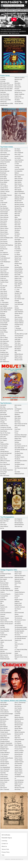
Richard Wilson (19, 273)
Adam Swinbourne (5, 150)
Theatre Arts (18, 640)
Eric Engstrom (4, 252)
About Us (4, 846)
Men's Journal (4, 655)
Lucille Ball (17, 713)
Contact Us (5, 843)
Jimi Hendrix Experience (6, 470)
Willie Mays (18, 785)
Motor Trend (18, 573)
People (16, 588)
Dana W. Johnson (5, 210)
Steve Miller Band (19, 447)
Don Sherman (4, 739)
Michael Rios (18, 208)
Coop (1, 200)
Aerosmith (3, 405)
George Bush (3, 760)
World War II (18, 789)
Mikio (16, 217)
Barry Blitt (3, 717)
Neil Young (17, 422)
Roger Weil (17, 285)
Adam (2, 572)
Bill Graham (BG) (4, 83)
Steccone (17, 315)
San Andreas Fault (19, 298)
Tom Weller (18, 341)
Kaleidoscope (3, 105)
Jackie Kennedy (4, 778)
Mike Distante (18, 210)
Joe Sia (2, 334)
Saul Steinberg (18, 763)
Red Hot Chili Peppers (20, 436)
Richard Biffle (18, 267)
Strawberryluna (19, 324)
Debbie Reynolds (4, 737)
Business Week (4, 583)
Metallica (17, 414)
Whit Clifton (18, 350)
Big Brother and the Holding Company (10, 409)
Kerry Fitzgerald (19, 152)
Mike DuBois (18, 212)
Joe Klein (2, 784)
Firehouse (3, 256)
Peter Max (17, 247)
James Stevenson (4, 780)
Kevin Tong (17, 154)
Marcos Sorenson (19, 175)
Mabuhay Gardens (19, 77)
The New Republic (19, 631)
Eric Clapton (3, 440)
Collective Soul (4, 425)
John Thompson (4, 345)
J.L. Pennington (4, 302)
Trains (16, 646)
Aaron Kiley (3, 702)
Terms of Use (5, 849)
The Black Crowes (19, 457)
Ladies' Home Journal (6, 640)
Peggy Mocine (18, 241)
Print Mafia (18, 249)
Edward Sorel (3, 747)
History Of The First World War (8, 622)
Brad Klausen (3, 175)
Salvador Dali (18, 293)
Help (3, 855)
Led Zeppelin (18, 409)
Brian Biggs (3, 176)
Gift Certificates (6, 835)
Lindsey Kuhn (18, 165)
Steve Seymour (19, 317)
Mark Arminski (19, 178)
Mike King (17, 213)
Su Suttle (17, 326)
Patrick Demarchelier (20, 747)
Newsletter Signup (7, 838)
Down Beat (3, 599)
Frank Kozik (3, 260)
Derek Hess (3, 236)
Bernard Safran (4, 719)
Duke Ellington (4, 435)
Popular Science (19, 594)
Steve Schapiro (18, 773)
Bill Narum (3, 163)
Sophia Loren (18, 765)
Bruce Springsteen (5, 416)
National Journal (19, 577)
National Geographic (20, 575)
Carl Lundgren (4, 186)
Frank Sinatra (3, 446)
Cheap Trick (3, 420)
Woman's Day (18, 655)
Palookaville (18, 87)
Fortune (2, 610)
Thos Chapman (19, 337)
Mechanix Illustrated (5, 653)
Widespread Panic (19, 473)
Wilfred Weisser (19, 354)
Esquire (2, 605)
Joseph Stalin (18, 710)
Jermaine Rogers (4, 319)
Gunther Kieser (4, 282)
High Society (3, 620)
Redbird (17, 261)
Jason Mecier (3, 311)
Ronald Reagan (19, 760)
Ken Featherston (4, 361)
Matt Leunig (18, 195)
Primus (16, 431)
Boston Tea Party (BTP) (6, 88)
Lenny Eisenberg (19, 160)
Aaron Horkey (4, 149)
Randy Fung (18, 258)
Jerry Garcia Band (5, 464)
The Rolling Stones (19, 464)
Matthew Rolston (19, 719)
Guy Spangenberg (5, 767)
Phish (16, 427)
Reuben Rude (18, 263)
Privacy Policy (5, 852)
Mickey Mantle (18, 728)
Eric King (3, 10)
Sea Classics (18, 609)
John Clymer (3, 787)
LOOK (2, 646)
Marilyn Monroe (19, 717)
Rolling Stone (18, 605)
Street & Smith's (19, 616)
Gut (1, 284)
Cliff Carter (3, 199)
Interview (2, 636)
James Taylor (3, 459)
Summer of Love (19, 98)
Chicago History (4, 586)
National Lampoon (20, 579)
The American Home (20, 620)
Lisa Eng (17, 167)
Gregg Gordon (4, 280)
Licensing (4, 841)
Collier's (2, 592)
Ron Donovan (18, 287)
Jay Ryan (2, 313)
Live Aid (17, 410)
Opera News (18, 583)
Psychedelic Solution (20, 90)
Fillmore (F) (3, 101)
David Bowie (3, 431)
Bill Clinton (3, 721)
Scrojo (16, 306)
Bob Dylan (3, 412)
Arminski (2, 81)
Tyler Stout (17, 343)
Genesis (2, 449)
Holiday (2, 625)
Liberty (2, 642)
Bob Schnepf (3, 169)
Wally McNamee (19, 782)
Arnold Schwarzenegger (6, 713)
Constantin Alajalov (5, 734)
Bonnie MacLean (4, 171)
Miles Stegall (18, 219)
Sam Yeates (18, 297)
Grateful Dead (4, 455)
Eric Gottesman (4, 254)
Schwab (17, 300)
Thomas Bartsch (19, 335)
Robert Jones (18, 280)
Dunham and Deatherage (7, 245)
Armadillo (3, 79)
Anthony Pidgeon (5, 519)
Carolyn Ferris (4, 187)
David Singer (3, 226)
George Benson (4, 451)
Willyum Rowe (18, 358)
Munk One (17, 221)
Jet (1, 638)
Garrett (2, 265)
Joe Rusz (2, 785)
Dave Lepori (3, 524)
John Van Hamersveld (6, 347)
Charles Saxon (4, 732)
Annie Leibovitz (4, 712)
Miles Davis (18, 418)
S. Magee (17, 291)
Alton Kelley (3, 158)
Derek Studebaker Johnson (7, 237)
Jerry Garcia (3, 462)
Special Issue (18, 767)
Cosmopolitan (4, 596)
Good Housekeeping (5, 612)
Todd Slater (18, 339)
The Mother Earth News (21, 629)
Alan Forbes (3, 152)
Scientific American (20, 607)
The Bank (17, 99)
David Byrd (3, 223)
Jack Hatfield (3, 306)
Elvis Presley (3, 438)
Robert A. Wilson (19, 276)
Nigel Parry (18, 737)
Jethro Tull (3, 466)
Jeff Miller (3, 315)
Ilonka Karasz (3, 776)
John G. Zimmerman (20, 702)
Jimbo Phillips (4, 332)
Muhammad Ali (19, 734)
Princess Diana (18, 749)
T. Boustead (18, 328)
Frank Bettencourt (5, 258)
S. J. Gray (17, 289)
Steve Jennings (18, 526)
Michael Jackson (19, 723)
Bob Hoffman (4, 726)
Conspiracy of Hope (5, 427)
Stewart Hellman (19, 322)
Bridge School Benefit (6, 90)
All (2, 5)
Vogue (16, 653)
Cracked (2, 597)
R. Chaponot (18, 250)
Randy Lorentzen (19, 750)
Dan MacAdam (4, 208)
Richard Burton (19, 754)
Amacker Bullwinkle (5, 160)
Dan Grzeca (3, 206)
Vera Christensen (19, 780)
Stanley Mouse (18, 313)
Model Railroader (5, 659)
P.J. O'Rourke (18, 743)
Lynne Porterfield (19, 169)
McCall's (2, 651)
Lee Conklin (18, 158)
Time (16, 642)
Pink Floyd (17, 429)
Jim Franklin (3, 326)
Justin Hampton (4, 356)
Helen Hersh (3, 293)
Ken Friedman (18, 521)
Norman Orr (18, 228)
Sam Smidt (17, 295)
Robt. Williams (18, 284)
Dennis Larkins (4, 228)
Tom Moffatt (18, 101)
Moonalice (17, 83)
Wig (16, 352)
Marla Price (18, 187)
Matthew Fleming (19, 197)
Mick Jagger (18, 416)
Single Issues (18, 96)
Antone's (2, 77)
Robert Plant (18, 438)
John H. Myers (4, 337)
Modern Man (18, 572)
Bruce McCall (3, 728)
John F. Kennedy (4, 789)
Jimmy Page (3, 471)
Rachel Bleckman (19, 524)
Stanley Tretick (18, 771)
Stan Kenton (18, 444)
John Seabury (3, 343)
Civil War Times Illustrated (7, 590)
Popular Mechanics (20, 592)
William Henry (18, 356)
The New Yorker (19, 633)
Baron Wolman (4, 521)
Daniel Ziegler (4, 213)
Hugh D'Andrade (4, 298)
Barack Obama (4, 715)
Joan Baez (3, 473)
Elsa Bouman (3, 249)
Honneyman (3, 297)
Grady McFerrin (4, 276)
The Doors (17, 462)
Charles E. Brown (4, 191)
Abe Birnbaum (4, 704)
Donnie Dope (3, 243)
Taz (15, 332)
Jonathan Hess (4, 352)
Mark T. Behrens (19, 186)
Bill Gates (2, 723)
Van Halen (17, 471)
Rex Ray (17, 265)
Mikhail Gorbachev (20, 732)
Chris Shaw (3, 193)
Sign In (22, 2)
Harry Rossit (3, 291)
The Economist (18, 625)
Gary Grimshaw (4, 267)
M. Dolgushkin (18, 171)
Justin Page (3, 358)
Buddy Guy (3, 418)
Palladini (17, 232)
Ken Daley (3, 359)
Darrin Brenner (4, 217)
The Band (17, 451)
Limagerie (16, 10)
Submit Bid (21, 10)
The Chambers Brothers (21, 460)
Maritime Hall (18, 79)
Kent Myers (18, 150)
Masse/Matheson (19, 191)
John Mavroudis (4, 341)
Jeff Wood (3, 317)
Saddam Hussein (19, 761)
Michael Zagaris (19, 522)
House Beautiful (4, 631)
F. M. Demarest (4, 754)
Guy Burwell (3, 285)
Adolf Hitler (3, 706)
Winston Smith (18, 359)
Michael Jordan (19, 724)
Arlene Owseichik (5, 162)
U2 (15, 470)
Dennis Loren (4, 230)
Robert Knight (18, 282)
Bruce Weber (3, 182)
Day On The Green (5, 433)
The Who (17, 466)
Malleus (17, 173)
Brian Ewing (3, 178)
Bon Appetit (3, 579)
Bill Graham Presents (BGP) (7, 85)
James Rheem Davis (5, 310)
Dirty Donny (3, 239)
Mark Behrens (18, 180)
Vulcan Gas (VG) (19, 103)
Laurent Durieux (19, 156)
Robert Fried (18, 278)
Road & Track (18, 603)
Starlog (16, 614)
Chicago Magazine (5, 588)
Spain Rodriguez (19, 311)
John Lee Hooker (4, 475)
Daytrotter (3, 92)
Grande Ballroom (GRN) (6, 103)
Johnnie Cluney (4, 348)
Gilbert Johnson (4, 273)
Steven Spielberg (19, 321)
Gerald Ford (3, 765)
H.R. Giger (3, 289)
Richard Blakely (19, 269)
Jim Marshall (3, 328)
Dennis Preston (4, 234)
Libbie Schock (18, 162)
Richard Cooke (18, 271)
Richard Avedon (19, 752)
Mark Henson (18, 184)
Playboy (17, 590)
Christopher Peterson (6, 195)
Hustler (2, 633)
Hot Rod (2, 627)
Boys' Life (3, 581)
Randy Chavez (18, 256)
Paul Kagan (18, 239)
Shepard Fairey (19, 310)
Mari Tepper (18, 176)
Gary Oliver (3, 271)
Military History (4, 657)
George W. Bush (4, 763)
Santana (17, 442)
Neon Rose (17, 85)
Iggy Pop (2, 457)
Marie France (3, 649)
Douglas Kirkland (4, 741)
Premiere (17, 596)
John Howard (3, 339)
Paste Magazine (19, 745)
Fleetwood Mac (4, 444)
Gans (1, 263)
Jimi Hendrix (3, 468)
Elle (1, 603)
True (16, 647)
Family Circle (3, 607)
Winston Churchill (19, 787)
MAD (1, 647)
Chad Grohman (4, 189)
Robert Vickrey (18, 758)
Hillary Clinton (4, 774)
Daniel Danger (4, 212)
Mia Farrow (18, 721)
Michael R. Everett (19, 206)
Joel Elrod (2, 335)
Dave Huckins (4, 219)
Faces (1, 442)
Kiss (16, 407)
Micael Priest (18, 200)
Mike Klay (17, 215)
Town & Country (19, 644)
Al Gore (2, 708)
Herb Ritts (3, 773)
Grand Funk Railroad (5, 453)
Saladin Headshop (19, 94)
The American (18, 618)
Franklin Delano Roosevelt (7, 758)
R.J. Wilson (17, 254)
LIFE (1, 644)
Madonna (17, 715)
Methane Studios (19, 199)
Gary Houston (4, 269)
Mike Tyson (18, 730)
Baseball (2, 575)
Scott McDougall (19, 304)
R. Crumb (17, 252)
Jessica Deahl (3, 322)
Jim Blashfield (4, 324)
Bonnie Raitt (3, 414)
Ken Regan (17, 712)
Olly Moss (17, 230)
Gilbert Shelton (4, 274)
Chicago (2, 422)
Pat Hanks (17, 234)
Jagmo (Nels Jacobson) (6, 308)
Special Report (18, 769)
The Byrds (17, 459)
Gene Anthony (4, 526)
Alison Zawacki (4, 156)
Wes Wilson (18, 348)
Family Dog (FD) (4, 96)
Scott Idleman (18, 302)
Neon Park (17, 224)
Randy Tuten (18, 260)
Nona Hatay (18, 226)
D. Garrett (3, 204)
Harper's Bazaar (4, 618)
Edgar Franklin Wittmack (6, 745)
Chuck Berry (3, 423)
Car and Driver (4, 585)
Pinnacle (17, 88)
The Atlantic (18, 623)
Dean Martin (3, 736)
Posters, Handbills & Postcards (8, 8)
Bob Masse (3, 167)
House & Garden (4, 629)
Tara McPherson (19, 330)
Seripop (17, 308)
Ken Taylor (17, 149)
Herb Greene (3, 295)
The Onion (17, 634)
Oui (16, 585)
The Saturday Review (20, 638)
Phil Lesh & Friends (20, 425)
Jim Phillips (3, 330)
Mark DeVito (18, 182)
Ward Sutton (18, 347)
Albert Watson (4, 710)
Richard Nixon (18, 756)
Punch (16, 597)
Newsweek (17, 581)
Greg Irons (3, 278)
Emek (1, 250)
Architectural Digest (5, 573)
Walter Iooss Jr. (19, 784)
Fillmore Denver (4, 98)
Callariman (3, 184)
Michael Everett (19, 202)
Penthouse (17, 586)
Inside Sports (3, 634)
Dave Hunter (3, 221)
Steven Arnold (18, 319)
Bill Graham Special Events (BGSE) (9, 87)
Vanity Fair (17, 651)
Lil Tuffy (17, 163)
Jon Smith (3, 350)
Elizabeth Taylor (4, 749)
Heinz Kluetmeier (5, 769)
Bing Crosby (3, 410)
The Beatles (18, 455)
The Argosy (18, 622)
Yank (16, 659)
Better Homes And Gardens (7, 577)
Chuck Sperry (3, 197)
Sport (16, 610)
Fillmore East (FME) (5, 99)
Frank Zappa (3, 447)
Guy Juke (2, 287)
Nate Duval (18, 223)
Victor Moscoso (19, 345)
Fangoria (2, 609)
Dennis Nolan (4, 232)
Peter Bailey (18, 243)
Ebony (2, 601)
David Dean (3, 224)
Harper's (2, 616)
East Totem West (4, 94)
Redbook (17, 601)
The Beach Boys (19, 453)
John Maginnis (18, 519)
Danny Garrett (4, 215)
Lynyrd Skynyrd (19, 412)
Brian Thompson (4, 180)
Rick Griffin (18, 274)
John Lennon (18, 405)
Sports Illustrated (19, 612)
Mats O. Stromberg (20, 193)
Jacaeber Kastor (9, 10)
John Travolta (18, 708)
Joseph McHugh (4, 354)
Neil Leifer (17, 736)
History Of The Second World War (9, 623)
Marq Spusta (18, 189)
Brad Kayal (3, 173)
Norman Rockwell (19, 739)
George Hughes (4, 761)
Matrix (16, 81)
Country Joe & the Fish (6, 429)
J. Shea (2, 300)
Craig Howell (3, 202)
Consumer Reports (5, 594)
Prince (16, 433)
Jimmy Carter (3, 782)
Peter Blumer (18, 245)
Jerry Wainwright (4, 321)
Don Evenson (3, 241)
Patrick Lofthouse (19, 237)
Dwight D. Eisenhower (6, 743)
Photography (18, 8)
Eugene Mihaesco (5, 752)
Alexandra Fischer (5, 154)
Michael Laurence (19, 204)
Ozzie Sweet (18, 741)
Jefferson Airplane (5, 460)
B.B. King (2, 407)
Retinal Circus (18, 92)
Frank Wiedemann (5, 261)
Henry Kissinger (4, 771)
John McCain (18, 706)
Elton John (3, 436)
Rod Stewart (18, 440)
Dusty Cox (3, 247)
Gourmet (2, 614)
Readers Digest (19, 599)
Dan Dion (2, 522)
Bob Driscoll (3, 165)
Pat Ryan (17, 236)
